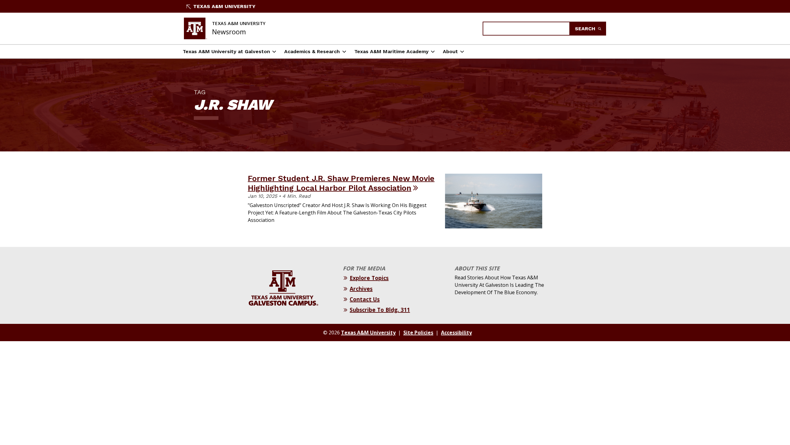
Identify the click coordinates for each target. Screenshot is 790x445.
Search (586, 29)
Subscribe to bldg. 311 (380, 309)
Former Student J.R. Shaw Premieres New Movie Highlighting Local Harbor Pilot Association (341, 183)
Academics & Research (312, 51)
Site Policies (418, 332)
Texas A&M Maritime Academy (391, 51)
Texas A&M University (224, 6)
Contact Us (365, 299)
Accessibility (456, 332)
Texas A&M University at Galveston (226, 51)
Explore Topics (369, 278)
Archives (361, 288)
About (450, 51)
